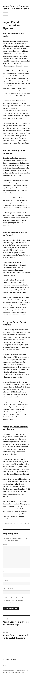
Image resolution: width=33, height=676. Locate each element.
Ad (4, 571)
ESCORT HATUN (24, 523)
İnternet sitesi (8, 589)
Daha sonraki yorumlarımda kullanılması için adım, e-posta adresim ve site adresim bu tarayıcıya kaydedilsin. (16, 600)
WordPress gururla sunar (18, 672)
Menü (5, 14)
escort (4, 670)
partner (7, 523)
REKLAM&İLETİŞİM (9, 659)
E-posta (6, 580)
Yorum (6, 544)
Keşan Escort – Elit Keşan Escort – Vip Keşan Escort (16, 7)
